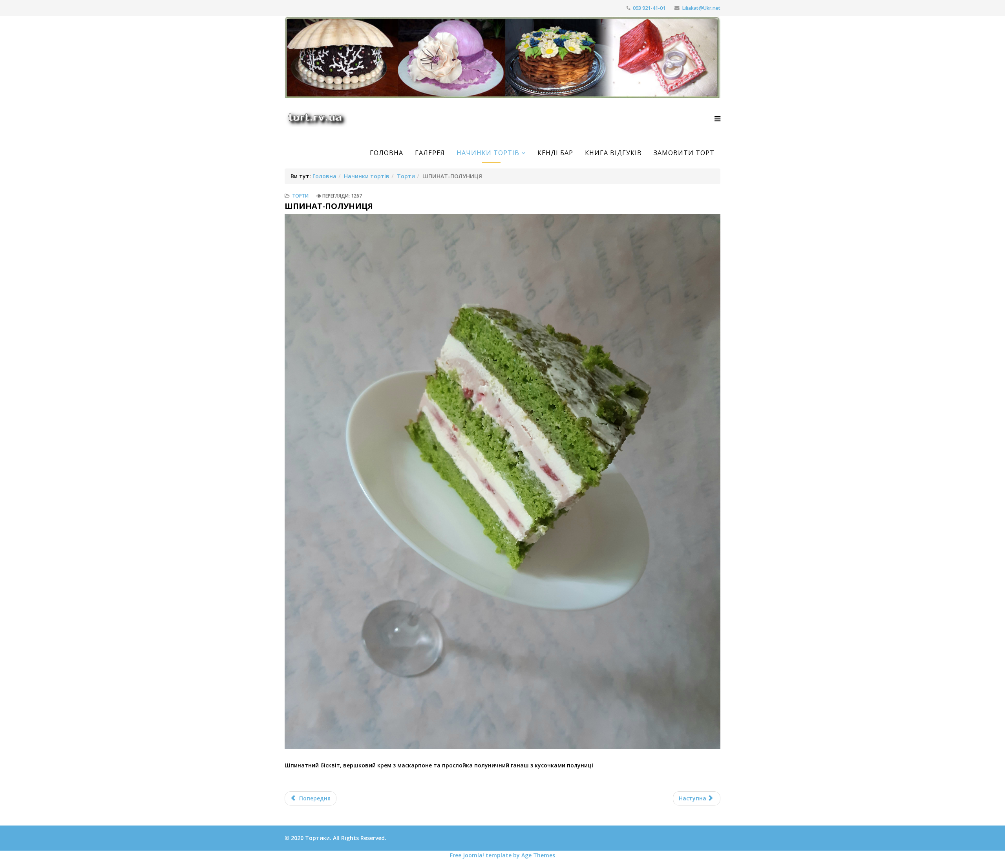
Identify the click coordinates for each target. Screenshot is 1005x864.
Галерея (430, 152)
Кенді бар (555, 152)
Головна (386, 152)
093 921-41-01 (649, 8)
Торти (406, 176)
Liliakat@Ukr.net (701, 8)
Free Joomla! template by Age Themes (502, 855)
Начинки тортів (488, 152)
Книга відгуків (613, 152)
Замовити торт (684, 152)
